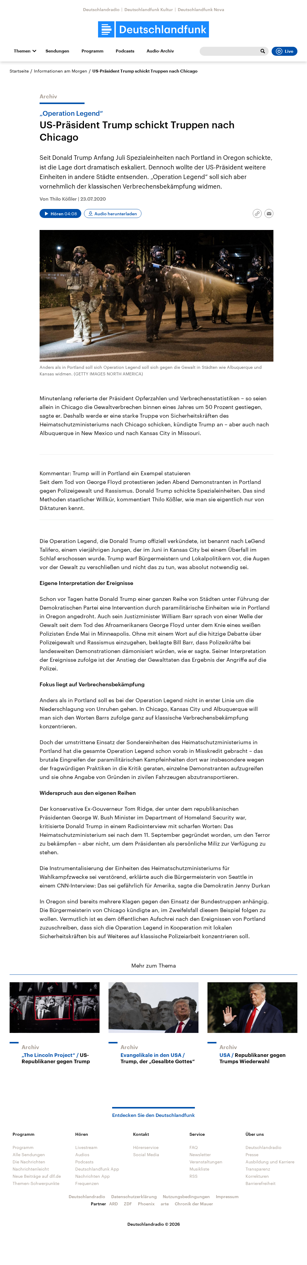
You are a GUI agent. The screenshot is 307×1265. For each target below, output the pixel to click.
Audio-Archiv (160, 51)
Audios (82, 1154)
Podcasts (125, 51)
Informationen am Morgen (60, 70)
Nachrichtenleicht (31, 1168)
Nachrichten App (92, 1176)
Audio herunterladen (115, 213)
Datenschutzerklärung (134, 1196)
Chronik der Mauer (194, 1203)
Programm (92, 51)
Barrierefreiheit (261, 1183)
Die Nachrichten (29, 1161)
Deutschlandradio (101, 9)
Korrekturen (257, 1176)
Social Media (146, 1154)
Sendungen (57, 51)
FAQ (193, 1147)
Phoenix (146, 1203)
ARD (113, 1203)
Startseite (19, 70)
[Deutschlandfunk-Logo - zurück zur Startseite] (153, 29)
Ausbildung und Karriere (270, 1161)
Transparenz (258, 1168)
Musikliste (199, 1168)
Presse (252, 1154)
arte (165, 1203)
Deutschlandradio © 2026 (153, 1224)
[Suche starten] (262, 51)
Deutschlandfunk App (97, 1168)
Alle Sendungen (29, 1154)
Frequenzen (87, 1183)
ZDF (128, 1203)
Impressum (227, 1196)
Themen (22, 51)
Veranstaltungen (205, 1161)
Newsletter (200, 1154)
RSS (193, 1176)
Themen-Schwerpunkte (36, 1183)
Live (289, 51)
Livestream (86, 1147)
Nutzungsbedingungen (186, 1196)
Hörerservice (146, 1147)
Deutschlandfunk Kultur (148, 9)
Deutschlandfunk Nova (201, 9)
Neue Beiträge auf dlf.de (37, 1176)
